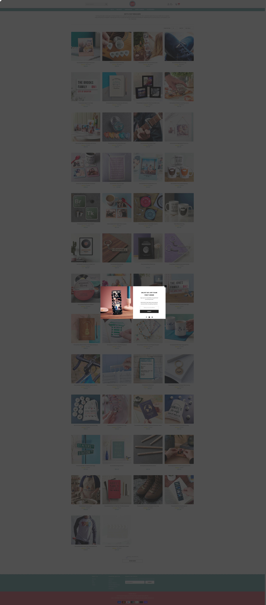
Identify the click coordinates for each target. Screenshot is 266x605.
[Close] (166, 286)
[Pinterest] (152, 317)
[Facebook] (146, 317)
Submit (149, 311)
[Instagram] (149, 317)
